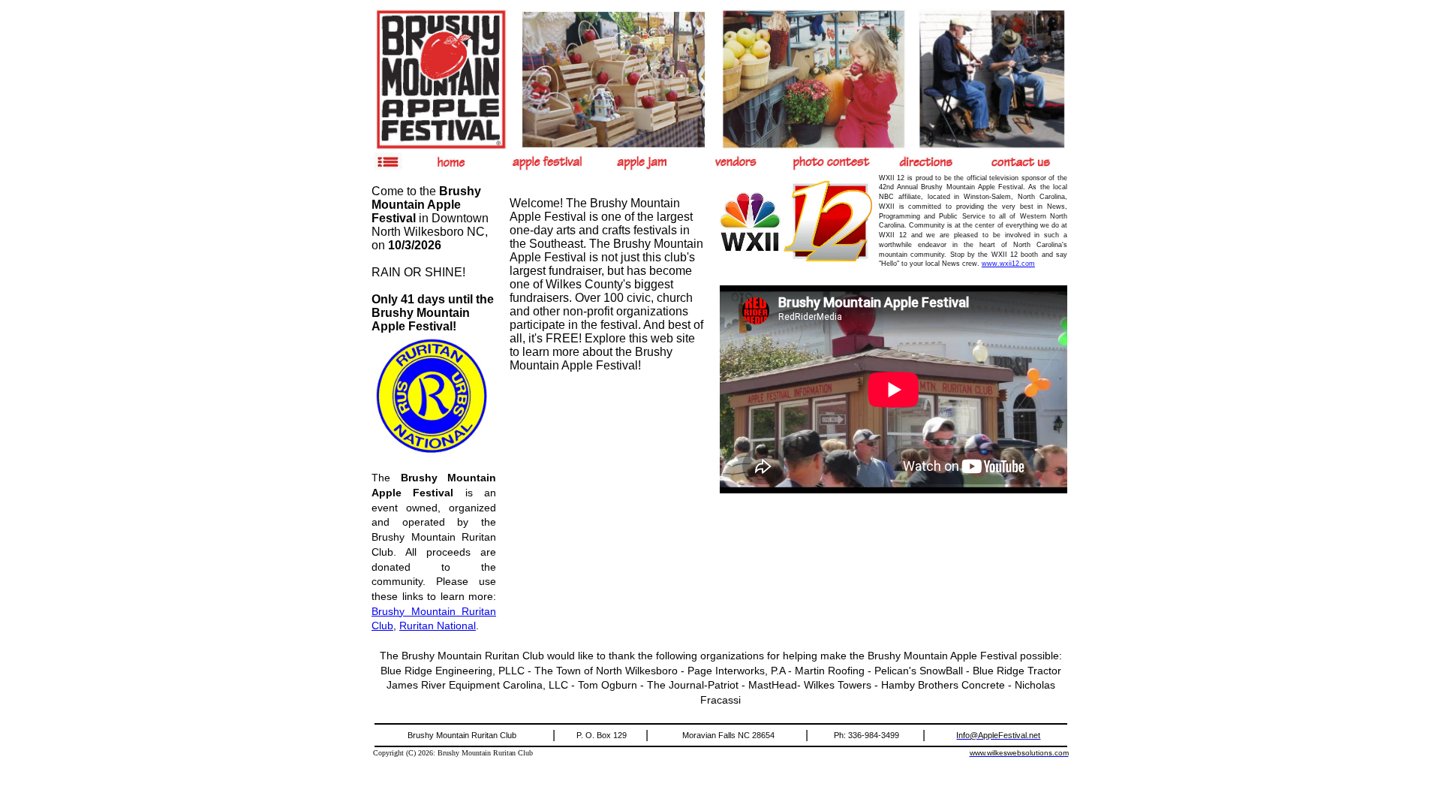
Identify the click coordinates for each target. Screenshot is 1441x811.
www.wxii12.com (1008, 263)
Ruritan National (437, 626)
